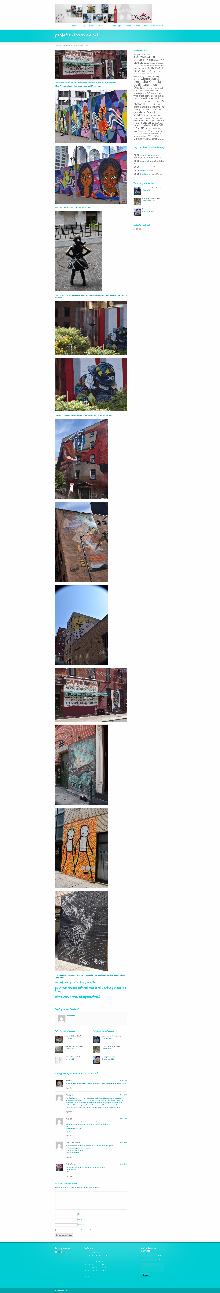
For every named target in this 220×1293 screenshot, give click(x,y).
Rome (136, 136)
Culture (128, 26)
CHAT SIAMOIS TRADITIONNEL (143, 74)
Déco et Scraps (114, 26)
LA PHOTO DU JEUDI (147, 102)
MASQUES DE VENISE (148, 127)
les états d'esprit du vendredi (146, 114)
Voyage (91, 26)
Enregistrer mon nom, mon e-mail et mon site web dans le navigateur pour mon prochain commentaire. (92, 1230)
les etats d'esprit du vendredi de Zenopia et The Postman (149, 107)
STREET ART (143, 136)
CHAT (159, 71)
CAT (154, 71)
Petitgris (69, 1095)
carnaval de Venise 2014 (157, 63)
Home (74, 26)
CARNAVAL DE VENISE (144, 58)
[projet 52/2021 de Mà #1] (59, 1060)
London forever (157, 123)
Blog (83, 26)
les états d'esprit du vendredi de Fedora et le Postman (146, 117)
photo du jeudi (138, 134)
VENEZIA (153, 136)
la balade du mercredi (147, 98)
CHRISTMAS (146, 76)
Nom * (160, 1255)
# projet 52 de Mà (140, 55)
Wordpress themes (63, 1290)
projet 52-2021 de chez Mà (73, 1036)
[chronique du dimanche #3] (96, 1050)
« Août (86, 1277)
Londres (138, 125)
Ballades (69, 45)
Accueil (57, 45)
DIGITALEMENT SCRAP (147, 91)
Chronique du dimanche (147, 80)
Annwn (142, 161)
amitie (149, 55)
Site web (81, 1225)
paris (161, 131)
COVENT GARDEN (153, 88)
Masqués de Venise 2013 (148, 131)
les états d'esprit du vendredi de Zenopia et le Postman (148, 120)
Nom (80, 1214)
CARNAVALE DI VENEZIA (148, 69)
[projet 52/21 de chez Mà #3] (59, 1050)
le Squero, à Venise (155, 174)
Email (80, 1219)
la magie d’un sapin (108, 1057)
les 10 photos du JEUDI (148, 103)
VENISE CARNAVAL (153, 139)
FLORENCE (159, 96)
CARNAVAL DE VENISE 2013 (148, 61)
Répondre (69, 1088)
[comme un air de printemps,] (96, 1039)
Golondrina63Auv (73, 1142)
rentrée (154, 167)
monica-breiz (144, 167)
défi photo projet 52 (146, 91)
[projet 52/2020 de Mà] (91, 64)
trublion (69, 1119)
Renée (69, 1080)
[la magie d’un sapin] (96, 1060)
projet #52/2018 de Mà (152, 134)
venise (138, 138)
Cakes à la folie (141, 26)
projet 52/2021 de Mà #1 (73, 1057)
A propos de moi (158, 26)
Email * (160, 1259)
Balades (101, 26)
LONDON (146, 123)
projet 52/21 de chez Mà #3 (74, 1046)
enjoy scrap (154, 93)
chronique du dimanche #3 (111, 1046)
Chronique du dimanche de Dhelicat (148, 84)
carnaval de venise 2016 (144, 65)
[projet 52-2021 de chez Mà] (59, 1039)
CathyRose (71, 1164)
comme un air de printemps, (111, 1036)
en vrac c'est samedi (147, 94)
